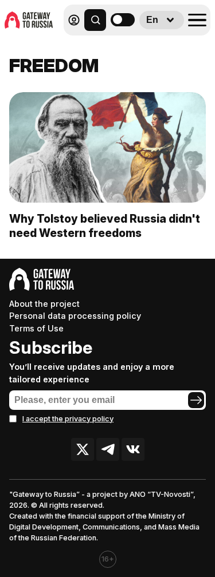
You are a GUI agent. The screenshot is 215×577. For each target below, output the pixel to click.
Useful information (127, 45)
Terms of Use (36, 328)
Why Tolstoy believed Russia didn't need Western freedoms (104, 226)
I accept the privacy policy (68, 418)
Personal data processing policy (75, 316)
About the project (44, 304)
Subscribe (50, 347)
